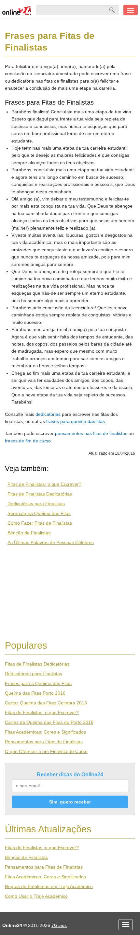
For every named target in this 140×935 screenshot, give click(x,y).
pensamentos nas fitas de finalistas (91, 433)
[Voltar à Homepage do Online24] (17, 10)
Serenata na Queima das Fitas (39, 513)
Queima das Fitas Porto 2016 (35, 693)
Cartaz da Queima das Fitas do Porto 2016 (49, 722)
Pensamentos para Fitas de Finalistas (44, 741)
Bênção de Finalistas (28, 532)
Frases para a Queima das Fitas (38, 683)
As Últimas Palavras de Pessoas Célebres (50, 542)
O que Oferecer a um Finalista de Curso (46, 751)
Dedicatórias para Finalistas (36, 503)
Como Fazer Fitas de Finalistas (39, 523)
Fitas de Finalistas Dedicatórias (39, 493)
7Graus (59, 925)
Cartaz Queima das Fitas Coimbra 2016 (46, 702)
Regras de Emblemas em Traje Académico (49, 886)
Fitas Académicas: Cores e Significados (45, 732)
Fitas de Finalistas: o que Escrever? (44, 484)
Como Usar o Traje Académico (36, 896)
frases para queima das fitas (75, 421)
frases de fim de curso (28, 440)
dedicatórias (48, 414)
